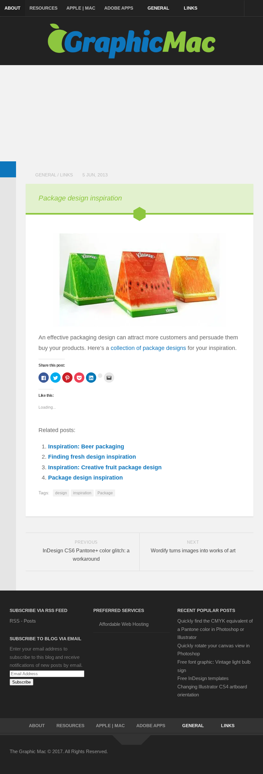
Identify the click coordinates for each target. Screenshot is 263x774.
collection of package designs (148, 348)
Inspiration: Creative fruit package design (105, 467)
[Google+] (225, 755)
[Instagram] (237, 755)
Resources (43, 8)
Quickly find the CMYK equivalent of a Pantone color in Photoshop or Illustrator (215, 629)
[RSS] (248, 755)
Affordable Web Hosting (123, 624)
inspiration (82, 493)
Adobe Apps (118, 8)
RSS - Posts (23, 621)
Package (105, 493)
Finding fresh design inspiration (92, 457)
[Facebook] (191, 755)
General (158, 8)
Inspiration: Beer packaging (86, 446)
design (61, 493)
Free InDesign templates (203, 678)
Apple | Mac (80, 8)
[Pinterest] (214, 755)
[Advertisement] (131, 113)
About (12, 8)
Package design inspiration (80, 198)
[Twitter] (202, 755)
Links (190, 8)
